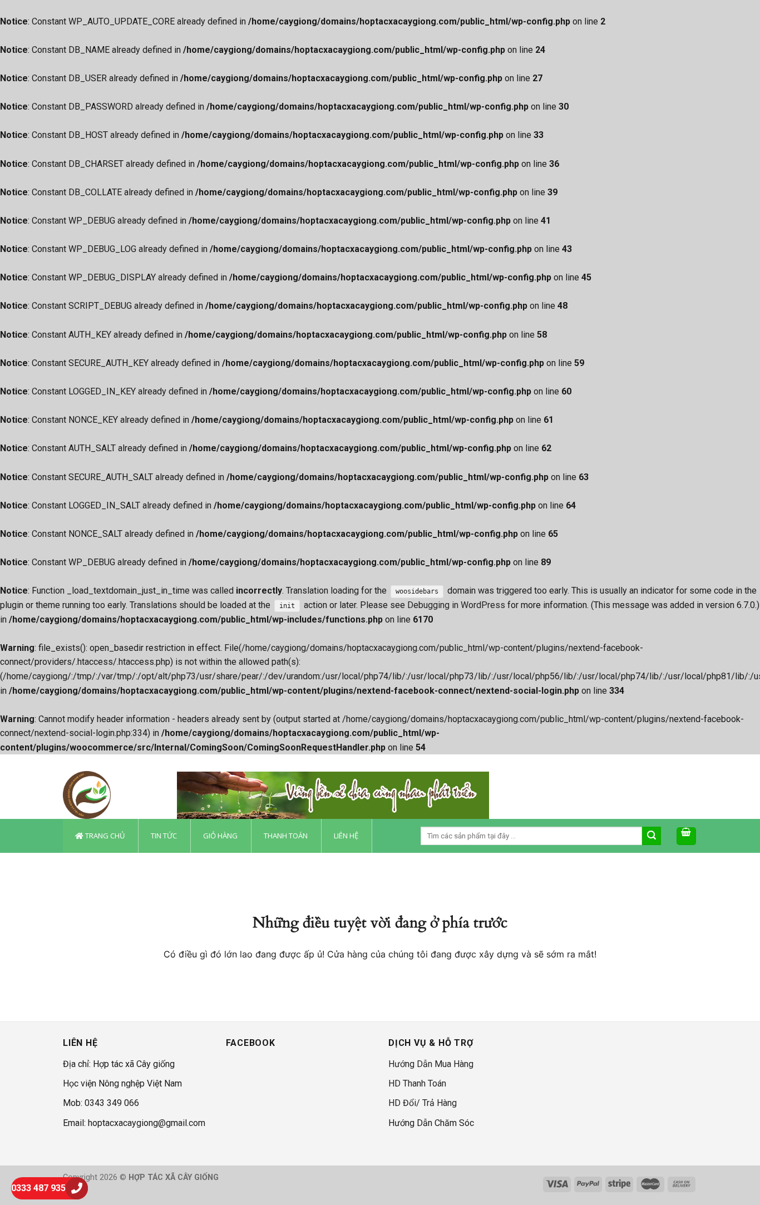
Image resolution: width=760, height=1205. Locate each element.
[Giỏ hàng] (687, 836)
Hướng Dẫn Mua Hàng (430, 1064)
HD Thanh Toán (417, 1083)
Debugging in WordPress (456, 605)
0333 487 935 (38, 1188)
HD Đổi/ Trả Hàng (422, 1103)
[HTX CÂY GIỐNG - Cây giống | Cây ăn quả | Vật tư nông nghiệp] (111, 795)
